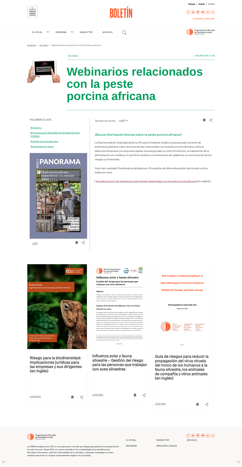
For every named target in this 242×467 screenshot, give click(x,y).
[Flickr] (213, 12)
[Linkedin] (208, 12)
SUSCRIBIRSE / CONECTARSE (204, 18)
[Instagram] (198, 12)
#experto (35, 127)
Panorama (61, 32)
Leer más (35, 396)
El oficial (37, 32)
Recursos (44, 45)
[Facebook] (188, 12)
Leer (35, 243)
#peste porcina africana (44, 141)
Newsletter (86, 32)
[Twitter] (193, 12)
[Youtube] (203, 12)
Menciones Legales (166, 446)
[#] (125, 32)
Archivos (107, 32)
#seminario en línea (42, 146)
